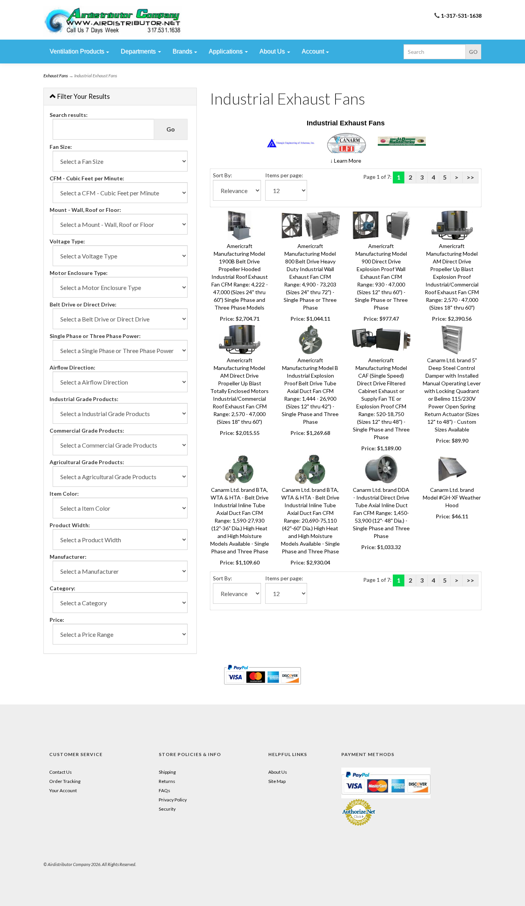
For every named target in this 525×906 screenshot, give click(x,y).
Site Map (277, 781)
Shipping (167, 772)
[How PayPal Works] (385, 782)
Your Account (63, 790)
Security (167, 809)
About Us (277, 772)
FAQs (164, 790)
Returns (167, 781)
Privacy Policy (173, 800)
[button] (345, 160)
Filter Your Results (83, 96)
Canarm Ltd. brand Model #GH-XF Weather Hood (452, 497)
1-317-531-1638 (461, 15)
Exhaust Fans (55, 75)
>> (470, 177)
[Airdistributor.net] (112, 21)
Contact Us (60, 772)
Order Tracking (64, 781)
